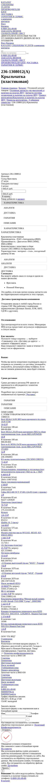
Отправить (6, 730)
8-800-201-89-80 (8, 689)
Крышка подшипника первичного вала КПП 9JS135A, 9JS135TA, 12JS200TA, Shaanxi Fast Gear (24, 612)
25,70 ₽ (4, 548)
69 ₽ (3, 437)
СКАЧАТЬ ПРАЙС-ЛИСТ (13, 33)
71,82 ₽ (4, 462)
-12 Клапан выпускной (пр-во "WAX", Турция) (22, 563)
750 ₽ (3, 566)
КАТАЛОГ (6, 2)
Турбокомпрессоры (10, 668)
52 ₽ (3, 452)
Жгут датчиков (8, 591)
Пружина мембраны (10, 553)
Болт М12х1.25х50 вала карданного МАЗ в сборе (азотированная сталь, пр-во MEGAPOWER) (23, 433)
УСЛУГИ (5, 7)
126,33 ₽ (5, 515)
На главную (6, 749)
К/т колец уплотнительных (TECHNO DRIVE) (22, 459)
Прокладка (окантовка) (11, 502)
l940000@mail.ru (8, 694)
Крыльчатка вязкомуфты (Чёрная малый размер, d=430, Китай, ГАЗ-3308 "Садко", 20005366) (23, 600)
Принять (5, 768)
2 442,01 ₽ (5, 604)
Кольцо (4, 512)
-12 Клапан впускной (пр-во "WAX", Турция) (22, 573)
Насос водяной (8, 665)
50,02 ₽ (4, 424)
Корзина (5, 26)
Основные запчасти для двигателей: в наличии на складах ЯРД (22, 91)
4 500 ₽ (4, 485)
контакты (5, 21)
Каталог (22, 88)
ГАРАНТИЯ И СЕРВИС (12, 16)
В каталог (5, 781)
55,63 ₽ (4, 556)
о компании (6, 19)
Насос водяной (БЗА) (10, 583)
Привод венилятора (10, 670)
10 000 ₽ (5, 586)
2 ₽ (2, 495)
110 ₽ (3, 629)
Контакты (5, 641)
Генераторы (6, 660)
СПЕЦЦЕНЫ (7, 4)
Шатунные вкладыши (11, 663)
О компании (6, 639)
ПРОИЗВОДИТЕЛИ (10, 9)
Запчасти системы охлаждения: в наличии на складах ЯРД (21, 94)
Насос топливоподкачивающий (15, 482)
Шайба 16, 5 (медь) (9, 522)
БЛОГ (4, 12)
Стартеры (5, 658)
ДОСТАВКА (7, 14)
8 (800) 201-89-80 (9, 28)
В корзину (6, 196)
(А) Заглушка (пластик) (11, 545)
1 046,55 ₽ (5, 538)
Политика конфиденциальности (18, 653)
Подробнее (13, 765)
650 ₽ (3, 576)
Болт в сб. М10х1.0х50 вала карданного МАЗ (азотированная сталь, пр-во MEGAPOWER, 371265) (21, 446)
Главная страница (9, 88)
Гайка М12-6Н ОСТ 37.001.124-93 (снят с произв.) (24, 492)
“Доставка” (30, 394)
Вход (3, 24)
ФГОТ (4, 687)
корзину (21, 199)
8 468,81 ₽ (5, 474)
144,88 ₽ (5, 525)
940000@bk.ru (7, 692)
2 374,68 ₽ (5, 616)
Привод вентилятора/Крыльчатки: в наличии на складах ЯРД (23, 97)
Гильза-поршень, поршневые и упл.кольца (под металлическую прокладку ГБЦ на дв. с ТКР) (22, 470)
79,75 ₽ (4, 505)
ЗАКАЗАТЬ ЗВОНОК (11, 31)
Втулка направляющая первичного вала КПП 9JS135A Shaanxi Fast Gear (22, 625)
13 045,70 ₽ (6, 594)
